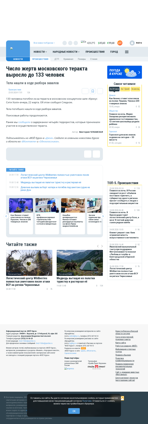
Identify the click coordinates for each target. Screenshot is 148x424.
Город (114, 51)
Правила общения (123, 355)
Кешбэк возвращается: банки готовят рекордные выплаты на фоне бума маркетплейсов (73, 220)
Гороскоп (113, 131)
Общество (113, 111)
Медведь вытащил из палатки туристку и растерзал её (76, 280)
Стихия (93, 59)
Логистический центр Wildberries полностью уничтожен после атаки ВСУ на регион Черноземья (28, 282)
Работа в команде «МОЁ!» (126, 346)
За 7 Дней (125, 89)
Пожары (82, 59)
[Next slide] (102, 216)
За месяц (135, 89)
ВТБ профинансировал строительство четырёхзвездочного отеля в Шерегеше (47, 219)
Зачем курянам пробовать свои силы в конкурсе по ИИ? (98, 218)
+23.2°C (91, 42)
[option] (29, 275)
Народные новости (65, 51)
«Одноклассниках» (49, 141)
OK (74, 411)
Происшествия (95, 51)
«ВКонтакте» (28, 141)
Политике (87, 401)
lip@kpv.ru (73, 343)
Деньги (112, 95)
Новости (39, 51)
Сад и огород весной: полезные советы (124, 338)
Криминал (68, 59)
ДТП (56, 59)
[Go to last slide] (6, 216)
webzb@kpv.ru (74, 336)
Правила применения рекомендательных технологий (124, 366)
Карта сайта (120, 343)
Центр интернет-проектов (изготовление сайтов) (126, 379)
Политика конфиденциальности (124, 359)
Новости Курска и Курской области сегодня (126, 332)
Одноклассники (70, 353)
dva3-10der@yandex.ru (27, 341)
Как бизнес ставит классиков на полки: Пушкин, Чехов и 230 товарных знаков (21, 218)
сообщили (24, 122)
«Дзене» (49, 138)
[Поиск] (137, 52)
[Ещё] (127, 52)
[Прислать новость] (119, 42)
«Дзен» (83, 351)
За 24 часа (114, 89)
